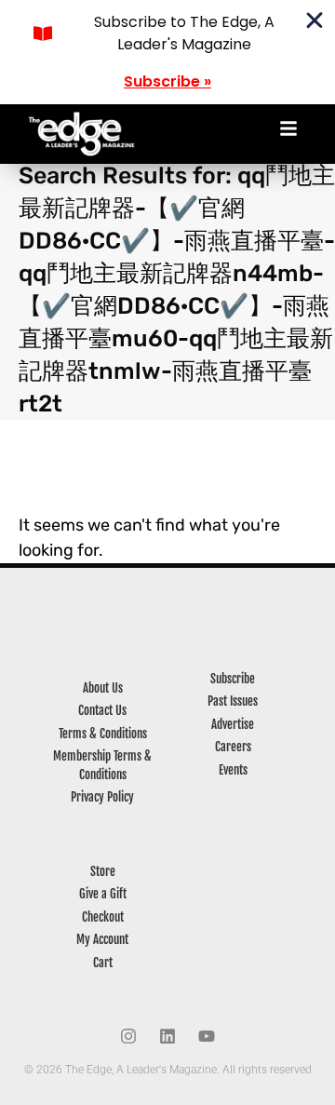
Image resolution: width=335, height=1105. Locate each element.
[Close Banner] (314, 20)
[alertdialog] (167, 52)
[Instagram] (128, 1036)
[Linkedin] (167, 1036)
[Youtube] (206, 1036)
